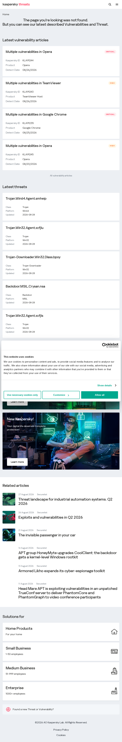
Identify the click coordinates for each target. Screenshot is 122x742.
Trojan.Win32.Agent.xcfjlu (25, 228)
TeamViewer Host (33, 96)
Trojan (26, 207)
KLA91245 (28, 154)
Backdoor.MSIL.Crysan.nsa (25, 286)
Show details (104, 385)
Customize (59, 395)
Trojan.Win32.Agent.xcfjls (24, 316)
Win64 (26, 211)
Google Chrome (32, 127)
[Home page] (16, 4)
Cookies (61, 735)
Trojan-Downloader (32, 265)
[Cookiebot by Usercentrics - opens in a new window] (104, 345)
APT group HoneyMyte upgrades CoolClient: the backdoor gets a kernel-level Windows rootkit (67, 555)
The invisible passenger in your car (47, 535)
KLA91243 (28, 91)
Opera (26, 65)
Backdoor (27, 295)
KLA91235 (28, 123)
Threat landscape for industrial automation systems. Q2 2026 (65, 501)
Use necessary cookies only (22, 395)
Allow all (99, 395)
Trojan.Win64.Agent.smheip (26, 198)
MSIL (25, 298)
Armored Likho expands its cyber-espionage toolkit (61, 571)
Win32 (26, 240)
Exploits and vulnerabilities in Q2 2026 (50, 517)
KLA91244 (28, 60)
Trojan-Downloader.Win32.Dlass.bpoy (33, 257)
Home (6, 14)
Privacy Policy (61, 729)
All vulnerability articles (61, 175)
